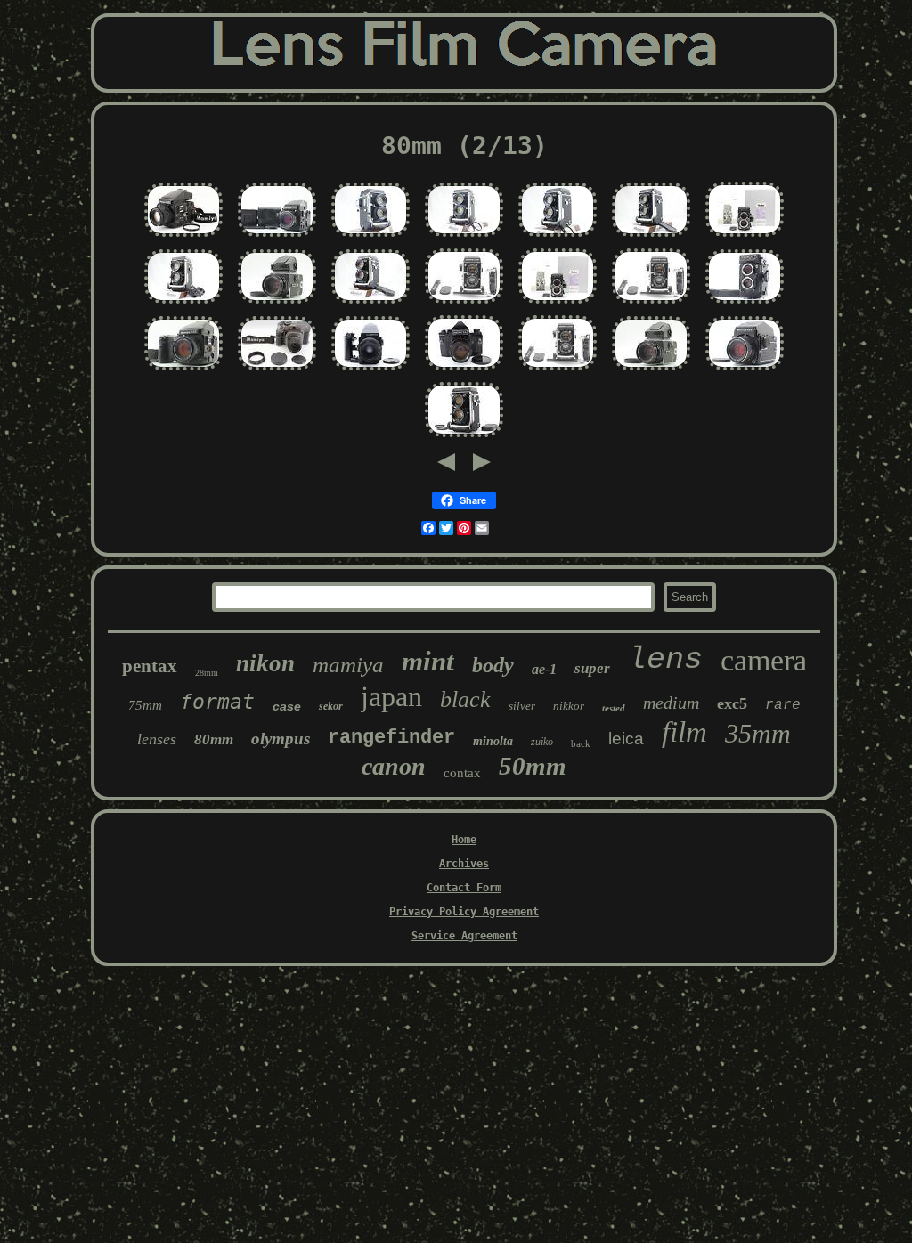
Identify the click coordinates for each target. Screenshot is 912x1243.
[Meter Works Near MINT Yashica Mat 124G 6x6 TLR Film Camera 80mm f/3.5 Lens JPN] (744, 304)
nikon (265, 663)
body (493, 665)
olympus (280, 738)
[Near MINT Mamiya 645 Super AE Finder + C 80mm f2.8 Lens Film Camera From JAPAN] (277, 238)
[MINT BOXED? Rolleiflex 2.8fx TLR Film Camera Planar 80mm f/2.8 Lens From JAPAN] (557, 304)
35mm (758, 733)
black (465, 699)
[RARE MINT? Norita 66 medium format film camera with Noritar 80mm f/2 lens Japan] (464, 371)
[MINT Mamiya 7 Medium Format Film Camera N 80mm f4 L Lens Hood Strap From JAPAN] (277, 371)
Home (464, 839)
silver (522, 705)
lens (665, 660)
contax (462, 773)
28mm (206, 673)
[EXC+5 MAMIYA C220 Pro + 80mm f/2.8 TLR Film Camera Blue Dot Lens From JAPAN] (370, 304)
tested (613, 708)
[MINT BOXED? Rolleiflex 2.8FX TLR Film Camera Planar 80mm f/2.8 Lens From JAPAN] (744, 238)
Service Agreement (464, 936)
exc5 (732, 703)
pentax (149, 666)
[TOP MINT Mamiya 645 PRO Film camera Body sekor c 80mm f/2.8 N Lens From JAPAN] (183, 238)
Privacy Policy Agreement (464, 912)
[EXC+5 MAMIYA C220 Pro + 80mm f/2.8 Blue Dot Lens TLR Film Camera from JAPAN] (183, 304)
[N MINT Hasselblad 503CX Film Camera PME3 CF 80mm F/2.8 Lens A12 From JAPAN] (277, 304)
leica (626, 738)
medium (671, 702)
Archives (464, 863)
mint (428, 661)
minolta (493, 741)
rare (783, 705)
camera (764, 660)
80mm (213, 739)
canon (394, 766)
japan (391, 696)
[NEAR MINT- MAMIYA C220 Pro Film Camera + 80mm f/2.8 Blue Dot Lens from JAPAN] (370, 238)
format (217, 701)
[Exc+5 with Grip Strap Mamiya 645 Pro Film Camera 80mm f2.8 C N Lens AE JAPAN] (183, 371)
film (684, 732)
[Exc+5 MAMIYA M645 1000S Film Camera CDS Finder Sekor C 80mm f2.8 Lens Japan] (744, 371)
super (592, 668)
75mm (145, 705)
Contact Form (464, 887)
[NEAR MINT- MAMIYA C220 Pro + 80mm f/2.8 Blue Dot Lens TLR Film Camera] (557, 238)
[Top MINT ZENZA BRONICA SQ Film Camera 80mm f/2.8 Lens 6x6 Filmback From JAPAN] (370, 371)
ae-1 (544, 669)
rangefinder (391, 738)
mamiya (348, 665)
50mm (532, 765)
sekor (331, 706)
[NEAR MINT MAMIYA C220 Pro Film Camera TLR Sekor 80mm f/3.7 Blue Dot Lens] (651, 238)
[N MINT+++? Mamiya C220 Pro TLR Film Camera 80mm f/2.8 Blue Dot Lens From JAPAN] (464, 304)
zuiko (542, 741)
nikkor (568, 705)
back (580, 743)
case (287, 706)
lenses (156, 739)
